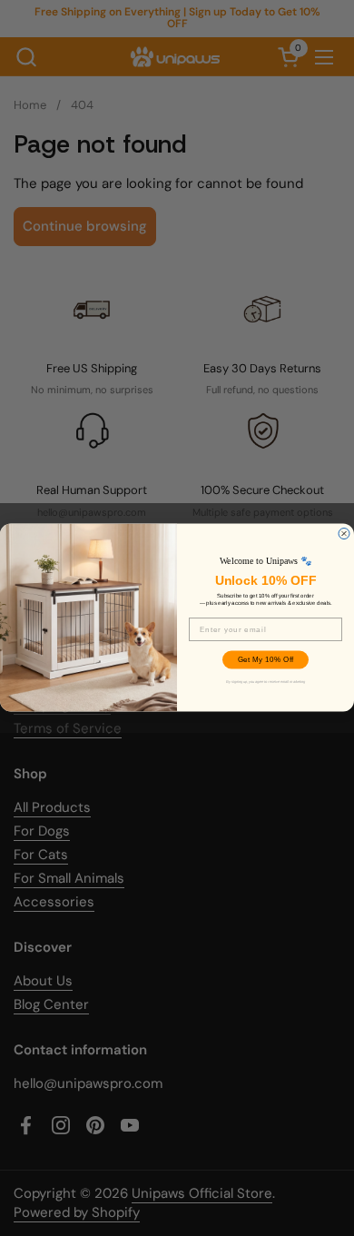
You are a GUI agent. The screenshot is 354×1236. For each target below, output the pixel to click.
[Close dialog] (344, 534)
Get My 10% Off (266, 661)
